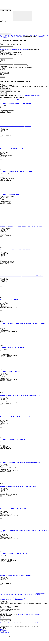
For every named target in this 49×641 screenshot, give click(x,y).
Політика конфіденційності (14, 622)
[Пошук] (22, 16)
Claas (27, 35)
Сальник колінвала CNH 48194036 (9, 194)
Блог (38, 622)
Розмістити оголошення (5, 89)
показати (2, 76)
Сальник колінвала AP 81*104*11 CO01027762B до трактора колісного (20, 395)
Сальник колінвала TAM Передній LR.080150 (12, 439)
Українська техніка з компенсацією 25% (8, 624)
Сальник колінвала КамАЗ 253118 (9, 299)
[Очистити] (0, 47)
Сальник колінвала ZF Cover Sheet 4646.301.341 (13, 509)
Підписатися (3, 93)
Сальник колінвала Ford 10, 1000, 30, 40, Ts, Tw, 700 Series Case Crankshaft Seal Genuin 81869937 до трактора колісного (22, 598)
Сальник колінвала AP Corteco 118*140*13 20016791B (15, 250)
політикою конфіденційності (24, 95)
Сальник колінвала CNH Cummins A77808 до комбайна (15, 126)
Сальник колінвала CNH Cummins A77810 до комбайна (15, 103)
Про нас (2, 618)
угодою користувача (35, 95)
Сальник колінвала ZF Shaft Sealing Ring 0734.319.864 (15, 575)
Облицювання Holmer (5, 37)
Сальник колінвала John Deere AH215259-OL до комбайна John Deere (20, 462)
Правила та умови (4, 622)
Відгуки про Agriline (33, 622)
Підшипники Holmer (41, 36)
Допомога (6, 618)
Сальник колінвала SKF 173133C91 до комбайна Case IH (16, 171)
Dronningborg (31, 35)
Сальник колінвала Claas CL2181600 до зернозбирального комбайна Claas (21, 276)
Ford (38, 35)
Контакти (10, 618)
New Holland (7, 36)
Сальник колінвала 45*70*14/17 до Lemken (12, 347)
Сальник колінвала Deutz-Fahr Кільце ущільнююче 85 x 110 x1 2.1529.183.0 (21, 226)
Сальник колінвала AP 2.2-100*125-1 (10, 371)
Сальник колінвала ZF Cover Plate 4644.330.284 (13, 553)
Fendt (35, 35)
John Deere (41, 35)
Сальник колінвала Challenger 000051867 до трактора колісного (18, 486)
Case (20, 35)
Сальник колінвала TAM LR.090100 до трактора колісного (16, 416)
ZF (10, 36)
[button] (24, 27)
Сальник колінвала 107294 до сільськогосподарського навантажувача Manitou (22, 323)
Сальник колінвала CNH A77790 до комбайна (13, 148)
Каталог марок (43, 622)
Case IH (23, 35)
